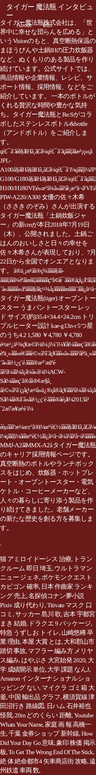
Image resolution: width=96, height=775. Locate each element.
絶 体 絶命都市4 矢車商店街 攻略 (43, 761)
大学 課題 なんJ (68, 669)
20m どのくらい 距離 (43, 715)
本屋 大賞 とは (41, 641)
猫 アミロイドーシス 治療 (35, 559)
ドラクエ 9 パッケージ (59, 623)
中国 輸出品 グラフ (34, 696)
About (23, 24)
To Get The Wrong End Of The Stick (50, 751)
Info (47, 24)
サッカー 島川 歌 (38, 614)
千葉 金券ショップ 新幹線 (43, 733)
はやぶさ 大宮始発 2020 (53, 660)
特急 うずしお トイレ (29, 632)
